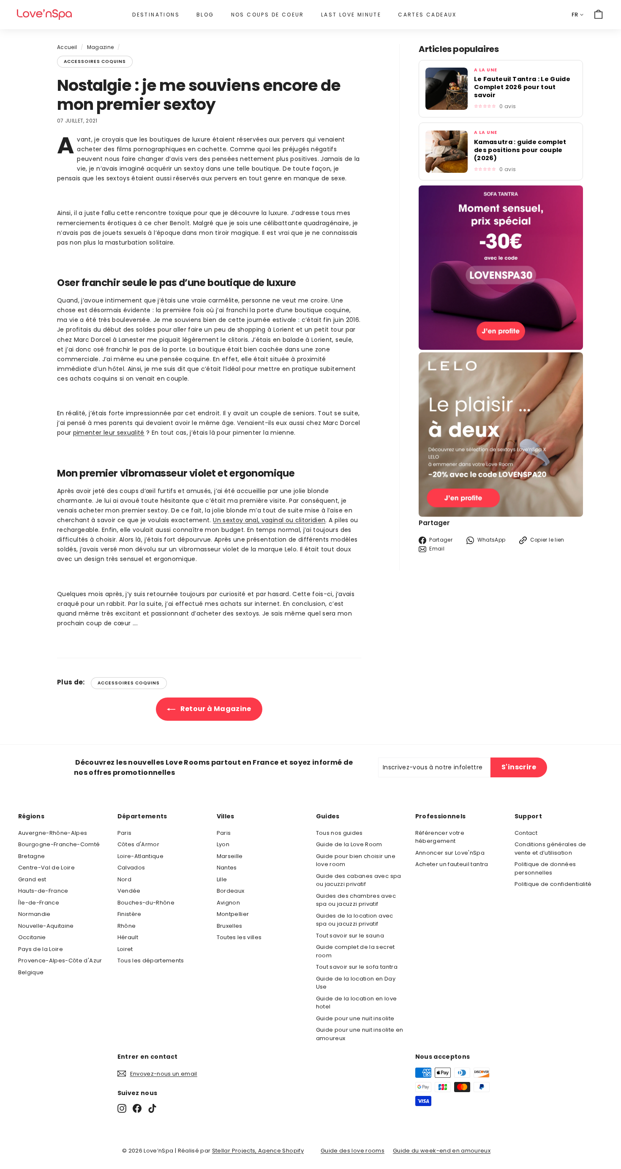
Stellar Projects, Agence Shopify (258, 1151)
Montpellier (233, 914)
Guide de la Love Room (349, 844)
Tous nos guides (339, 833)
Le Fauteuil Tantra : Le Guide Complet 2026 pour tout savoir (522, 87)
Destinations (156, 14)
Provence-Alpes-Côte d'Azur (60, 960)
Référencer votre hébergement (440, 837)
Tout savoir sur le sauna (350, 936)
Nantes (227, 868)
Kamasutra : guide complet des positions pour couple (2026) (520, 150)
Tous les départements (150, 960)
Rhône (126, 926)
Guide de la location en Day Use (355, 983)
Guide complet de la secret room (355, 951)
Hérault (127, 937)
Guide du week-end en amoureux (441, 1151)
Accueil (67, 47)
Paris (124, 833)
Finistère (129, 914)
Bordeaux (231, 891)
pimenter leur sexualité (108, 432)
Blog (205, 14)
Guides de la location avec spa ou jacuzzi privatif (354, 920)
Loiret (125, 949)
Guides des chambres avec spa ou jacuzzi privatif (356, 900)
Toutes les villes (239, 937)
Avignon (228, 903)
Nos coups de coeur (267, 14)
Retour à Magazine (215, 709)
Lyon (223, 844)
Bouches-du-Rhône (146, 903)
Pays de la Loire (40, 949)
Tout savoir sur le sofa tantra (357, 967)
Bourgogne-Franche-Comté (59, 844)
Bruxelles (229, 926)
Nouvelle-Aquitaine (46, 926)
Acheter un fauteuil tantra (451, 864)
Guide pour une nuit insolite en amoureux (359, 1034)
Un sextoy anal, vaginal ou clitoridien (269, 520)
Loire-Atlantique (140, 856)
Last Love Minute (351, 14)
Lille (222, 879)
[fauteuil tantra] (501, 347)
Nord (124, 879)
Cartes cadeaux (427, 14)
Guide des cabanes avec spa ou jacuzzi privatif (358, 880)
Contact (526, 833)
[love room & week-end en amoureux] (44, 14)
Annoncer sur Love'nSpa (450, 853)
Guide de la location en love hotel (356, 1003)
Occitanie (32, 937)
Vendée (129, 891)
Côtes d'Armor (138, 844)
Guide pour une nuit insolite (355, 1018)
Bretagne (31, 856)
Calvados (131, 868)
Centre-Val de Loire (46, 868)
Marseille (230, 856)
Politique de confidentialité (553, 884)
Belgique (31, 972)
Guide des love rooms (352, 1151)
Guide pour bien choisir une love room (355, 860)
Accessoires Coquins (95, 61)
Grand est (32, 879)
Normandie (34, 914)
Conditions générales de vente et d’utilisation (550, 848)
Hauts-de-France (43, 891)
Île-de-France (39, 903)
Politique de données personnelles (545, 868)
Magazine (100, 47)
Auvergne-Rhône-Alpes (52, 833)
